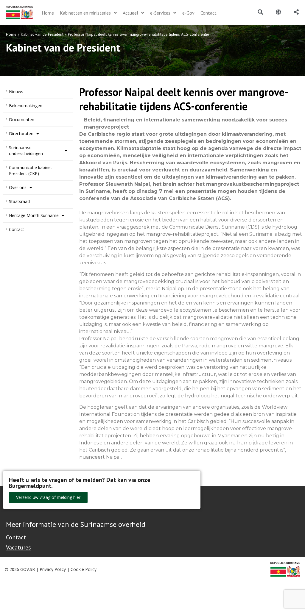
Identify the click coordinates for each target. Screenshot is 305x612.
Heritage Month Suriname (34, 215)
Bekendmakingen (25, 105)
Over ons (18, 187)
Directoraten (21, 133)
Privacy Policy (53, 569)
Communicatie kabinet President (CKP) (30, 170)
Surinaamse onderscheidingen (26, 150)
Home (11, 34)
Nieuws (16, 91)
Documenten (21, 119)
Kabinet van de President (42, 34)
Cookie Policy (84, 569)
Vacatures (18, 547)
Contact (16, 229)
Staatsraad (19, 201)
